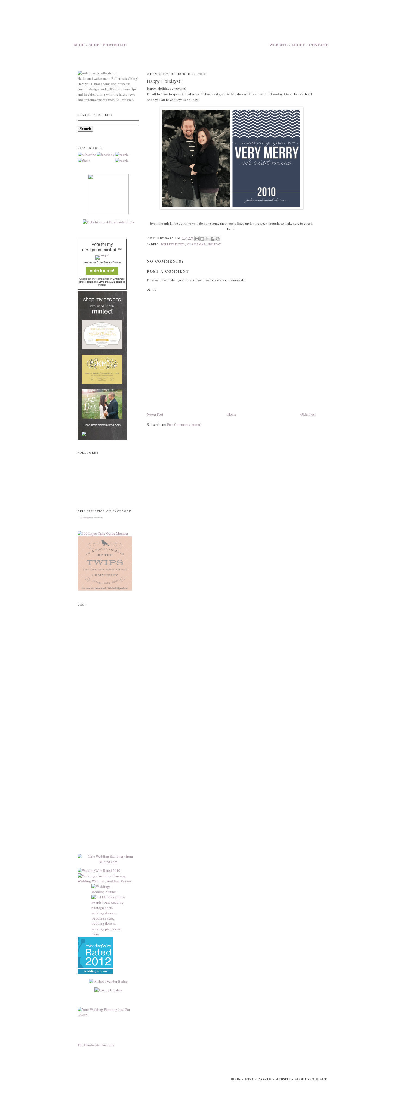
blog (79, 44)
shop (94, 44)
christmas (196, 244)
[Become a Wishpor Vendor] (108, 981)
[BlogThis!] (202, 238)
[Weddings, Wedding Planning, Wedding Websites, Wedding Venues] (108, 881)
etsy (249, 1079)
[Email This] (197, 238)
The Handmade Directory (96, 1044)
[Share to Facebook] (212, 238)
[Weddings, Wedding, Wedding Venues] (95, 972)
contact (318, 44)
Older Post (308, 414)
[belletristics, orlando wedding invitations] (99, 870)
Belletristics (85, 517)
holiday (214, 244)
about (298, 44)
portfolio (115, 44)
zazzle (264, 1079)
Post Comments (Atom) (184, 424)
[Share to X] (207, 238)
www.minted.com (109, 425)
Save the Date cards (110, 282)
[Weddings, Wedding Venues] (108, 889)
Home (231, 414)
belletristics (173, 244)
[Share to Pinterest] (217, 238)
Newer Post (155, 414)
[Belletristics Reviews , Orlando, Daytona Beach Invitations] (95, 966)
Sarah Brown (112, 262)
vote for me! (102, 270)
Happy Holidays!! (164, 81)
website (278, 44)
